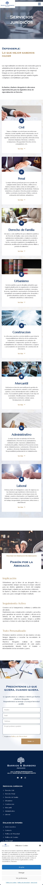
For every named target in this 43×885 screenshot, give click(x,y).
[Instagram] (25, 777)
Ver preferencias (21, 878)
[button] (40, 846)
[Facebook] (17, 777)
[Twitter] (21, 777)
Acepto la (15, 736)
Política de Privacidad (19, 736)
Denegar (21, 873)
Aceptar (21, 867)
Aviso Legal (34, 882)
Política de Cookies (11, 882)
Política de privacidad (24, 882)
